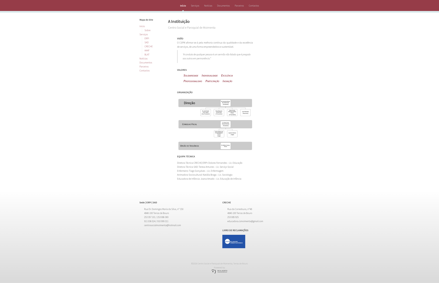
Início (183, 5)
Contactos (254, 5)
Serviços (195, 5)
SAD (147, 42)
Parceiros (239, 5)
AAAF (147, 50)
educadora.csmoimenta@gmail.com (245, 221)
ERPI (147, 38)
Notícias (208, 5)
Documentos (223, 5)
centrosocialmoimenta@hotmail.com (162, 225)
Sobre (147, 30)
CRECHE (149, 46)
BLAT (147, 54)
